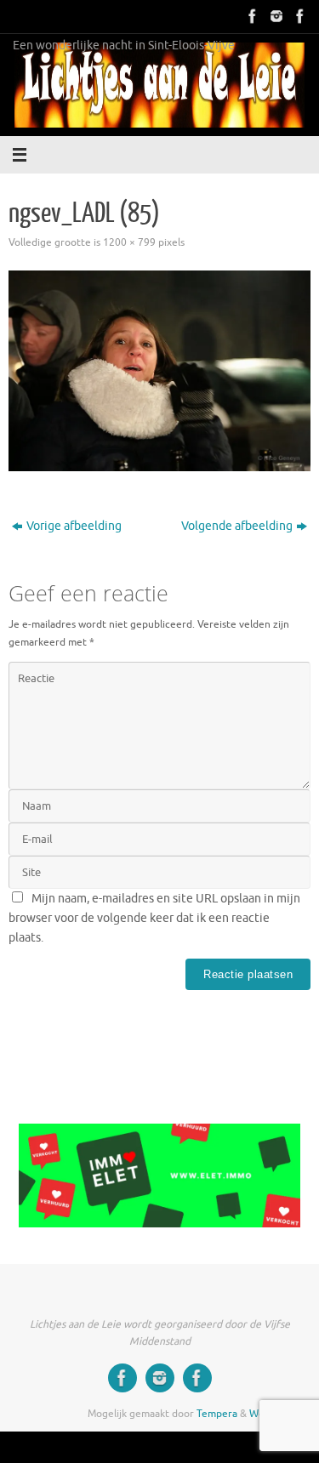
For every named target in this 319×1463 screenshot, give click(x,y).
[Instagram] (275, 16)
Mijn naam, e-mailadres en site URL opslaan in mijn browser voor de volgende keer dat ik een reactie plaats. (154, 918)
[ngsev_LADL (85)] (159, 370)
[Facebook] (251, 16)
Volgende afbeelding (237, 526)
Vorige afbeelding (74, 526)
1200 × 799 (129, 242)
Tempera (217, 1413)
